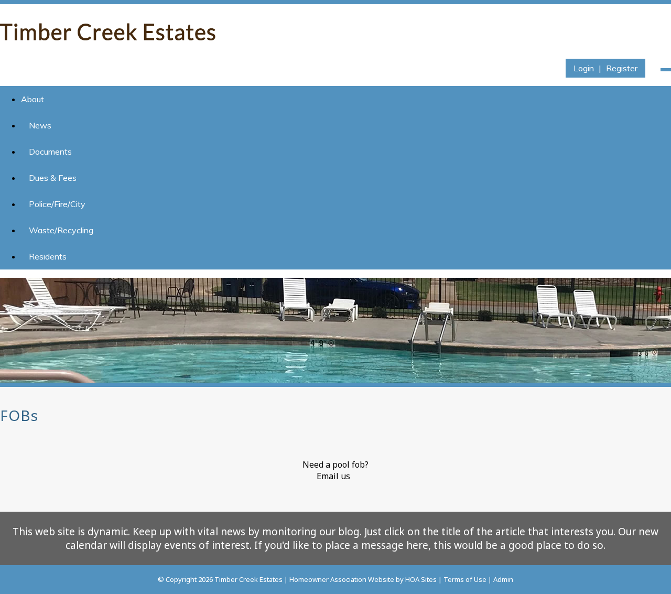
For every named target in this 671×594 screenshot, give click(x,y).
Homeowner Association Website (341, 579)
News (40, 125)
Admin (503, 579)
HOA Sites (421, 579)
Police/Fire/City (57, 204)
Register (621, 68)
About (32, 99)
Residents (48, 256)
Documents (50, 151)
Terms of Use (464, 579)
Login (583, 68)
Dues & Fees (53, 177)
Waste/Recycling (61, 230)
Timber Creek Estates (248, 579)
